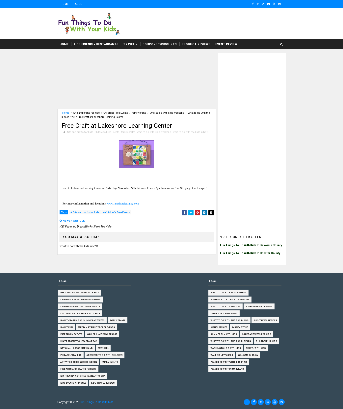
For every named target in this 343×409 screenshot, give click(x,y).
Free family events (71, 334)
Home (64, 4)
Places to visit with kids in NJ (228, 362)
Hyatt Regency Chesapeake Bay (78, 341)
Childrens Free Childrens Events (80, 306)
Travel (129, 44)
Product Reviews (196, 44)
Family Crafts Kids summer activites (82, 320)
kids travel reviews (103, 383)
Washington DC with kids (225, 348)
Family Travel (117, 320)
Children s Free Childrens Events (80, 299)
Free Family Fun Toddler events (96, 327)
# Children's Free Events (116, 212)
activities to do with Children (78, 362)
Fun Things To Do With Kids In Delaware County (251, 245)
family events (110, 362)
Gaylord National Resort (102, 334)
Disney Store (240, 327)
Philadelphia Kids (71, 355)
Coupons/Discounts (160, 44)
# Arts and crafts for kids (84, 212)
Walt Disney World (221, 355)
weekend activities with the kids (230, 299)
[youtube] (274, 4)
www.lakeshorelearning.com (123, 203)
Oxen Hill (103, 348)
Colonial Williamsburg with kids (80, 313)
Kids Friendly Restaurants (96, 44)
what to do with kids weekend (167, 112)
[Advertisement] (136, 81)
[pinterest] (279, 4)
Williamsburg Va (248, 355)
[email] (268, 4)
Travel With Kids (256, 348)
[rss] (263, 4)
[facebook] (253, 4)
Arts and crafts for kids (86, 112)
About (79, 4)
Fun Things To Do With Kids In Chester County (250, 253)
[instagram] (258, 4)
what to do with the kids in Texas (230, 341)
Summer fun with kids (223, 334)
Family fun (66, 327)
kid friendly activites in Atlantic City (82, 376)
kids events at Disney (73, 383)
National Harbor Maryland (76, 348)
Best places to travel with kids (79, 292)
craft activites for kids (256, 334)
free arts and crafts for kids (78, 369)
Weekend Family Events (259, 306)
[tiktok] (247, 402)
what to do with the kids (225, 306)
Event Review (226, 44)
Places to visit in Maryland (227, 369)
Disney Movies (218, 327)
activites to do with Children (104, 355)
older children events (224, 313)
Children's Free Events (115, 112)
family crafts (139, 112)
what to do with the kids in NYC (190, 132)
